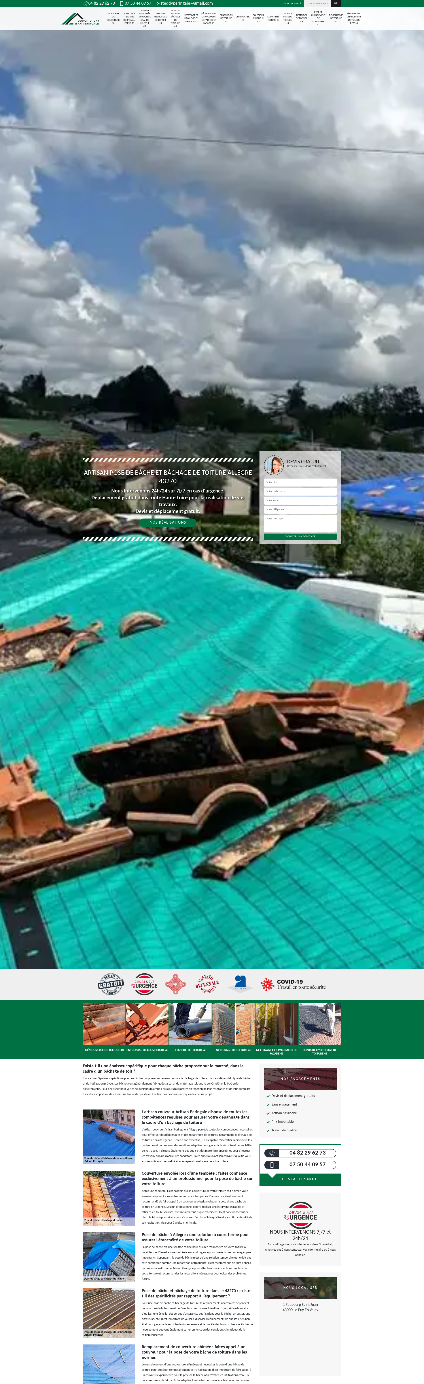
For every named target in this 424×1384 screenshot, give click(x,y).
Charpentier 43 (243, 18)
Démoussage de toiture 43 (336, 18)
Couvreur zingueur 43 (258, 18)
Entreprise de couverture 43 (113, 19)
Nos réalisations (168, 523)
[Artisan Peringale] (80, 18)
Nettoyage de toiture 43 (301, 18)
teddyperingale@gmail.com (187, 3)
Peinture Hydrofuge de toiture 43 (160, 19)
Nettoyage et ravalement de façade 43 (191, 18)
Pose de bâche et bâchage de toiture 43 (175, 18)
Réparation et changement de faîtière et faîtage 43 (208, 19)
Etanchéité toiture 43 (273, 18)
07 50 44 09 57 (138, 3)
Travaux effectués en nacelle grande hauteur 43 (145, 18)
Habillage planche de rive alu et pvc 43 (129, 19)
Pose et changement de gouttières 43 (318, 18)
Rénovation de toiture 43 (226, 18)
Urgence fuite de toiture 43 (287, 19)
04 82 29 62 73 (101, 3)
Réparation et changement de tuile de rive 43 (354, 19)
